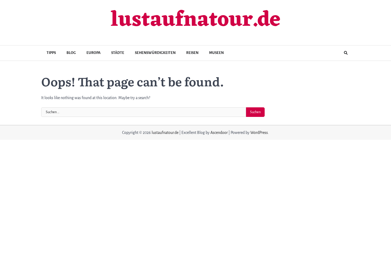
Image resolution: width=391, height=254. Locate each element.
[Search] (346, 53)
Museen (216, 53)
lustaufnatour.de (195, 20)
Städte (117, 53)
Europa (93, 53)
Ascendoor (219, 132)
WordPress (259, 132)
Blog (71, 53)
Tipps (51, 53)
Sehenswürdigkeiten (155, 53)
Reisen (192, 53)
